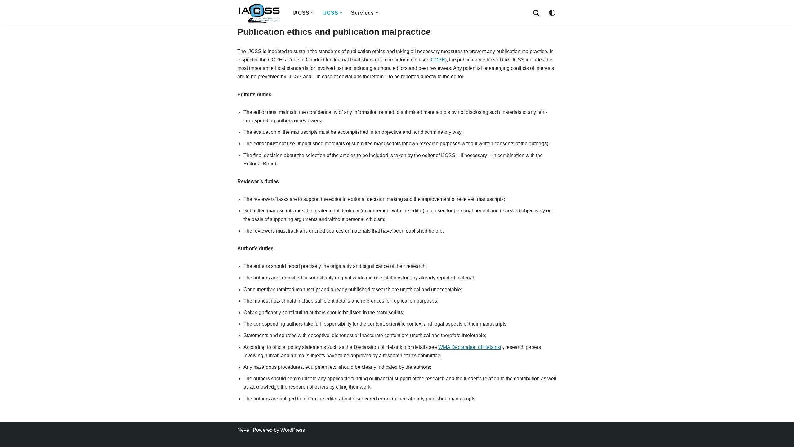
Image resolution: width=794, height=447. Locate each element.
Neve (243, 430)
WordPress (292, 430)
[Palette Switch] (552, 13)
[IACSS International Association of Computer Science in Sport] (259, 13)
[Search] (536, 12)
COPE (438, 59)
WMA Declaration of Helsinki (469, 347)
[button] (312, 12)
